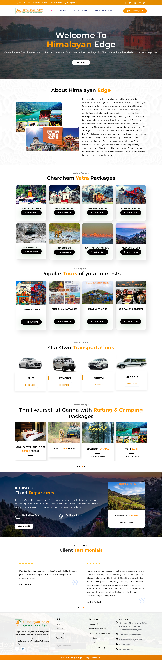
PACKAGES (86, 11)
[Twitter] (130, 2)
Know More (32, 213)
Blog (97, 11)
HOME (53, 11)
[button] (77, 466)
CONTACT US (107, 11)
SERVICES (72, 11)
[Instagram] (144, 2)
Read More (30, 385)
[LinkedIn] (135, 2)
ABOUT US (62, 11)
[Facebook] (125, 2)
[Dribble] (139, 2)
